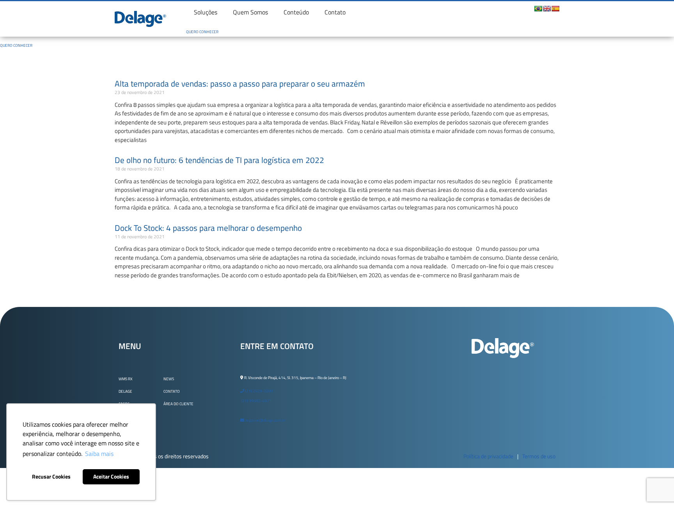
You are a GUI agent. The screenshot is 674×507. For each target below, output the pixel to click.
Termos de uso (538, 456)
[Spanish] (555, 8)
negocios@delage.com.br (264, 420)
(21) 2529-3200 (258, 391)
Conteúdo (296, 12)
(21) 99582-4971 (255, 401)
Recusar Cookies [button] (51, 476)
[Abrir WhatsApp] (654, 487)
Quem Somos (250, 12)
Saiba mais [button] (99, 453)
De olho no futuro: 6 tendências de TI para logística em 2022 (219, 160)
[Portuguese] (538, 8)
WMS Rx (126, 379)
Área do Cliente (178, 404)
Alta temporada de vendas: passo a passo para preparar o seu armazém (240, 83)
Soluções (205, 12)
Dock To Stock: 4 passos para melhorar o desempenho (208, 228)
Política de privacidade (488, 456)
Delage (125, 391)
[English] (547, 8)
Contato (335, 12)
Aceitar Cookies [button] (111, 476)
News (168, 379)
